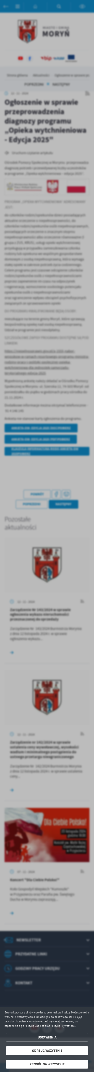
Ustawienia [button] (47, 1037)
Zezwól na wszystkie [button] (47, 1064)
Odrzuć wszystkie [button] (47, 1050)
